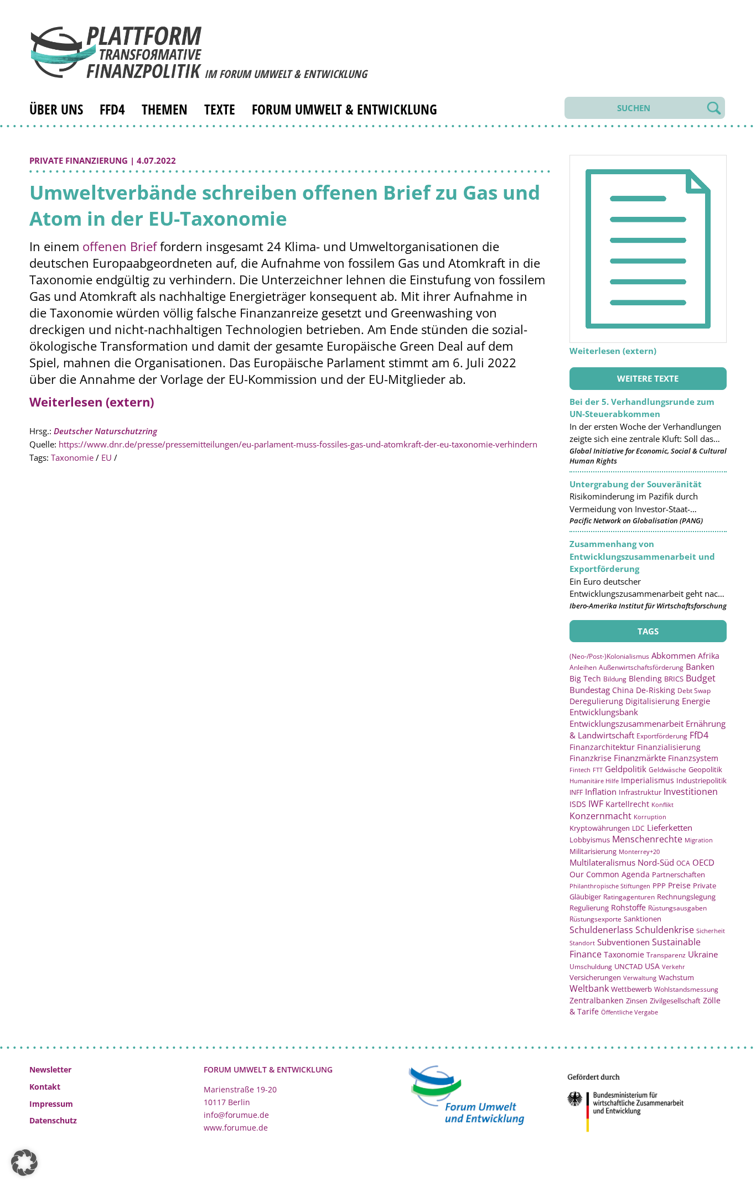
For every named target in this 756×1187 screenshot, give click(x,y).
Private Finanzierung (78, 160)
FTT (598, 770)
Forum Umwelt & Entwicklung (344, 109)
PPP (659, 886)
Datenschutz (53, 1120)
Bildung (614, 679)
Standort (582, 943)
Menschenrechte (647, 839)
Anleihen (583, 667)
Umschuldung (590, 966)
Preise (679, 885)
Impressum (51, 1104)
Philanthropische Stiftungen (609, 886)
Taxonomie (72, 457)
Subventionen (623, 941)
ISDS (577, 804)
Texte (219, 109)
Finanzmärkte (640, 757)
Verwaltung (639, 977)
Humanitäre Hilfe (594, 781)
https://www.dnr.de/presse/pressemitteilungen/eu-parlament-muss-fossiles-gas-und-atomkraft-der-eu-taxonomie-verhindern (298, 444)
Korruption (650, 817)
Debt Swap (694, 690)
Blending (645, 678)
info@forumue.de (236, 1115)
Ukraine (703, 954)
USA (652, 966)
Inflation (601, 791)
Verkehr (673, 966)
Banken (700, 666)
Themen (165, 109)
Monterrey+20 (639, 851)
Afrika (708, 655)
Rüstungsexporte (595, 919)
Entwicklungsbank (603, 712)
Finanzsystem (693, 758)
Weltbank (589, 988)
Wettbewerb (631, 989)
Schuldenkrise (664, 930)
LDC (638, 828)
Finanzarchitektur (602, 747)
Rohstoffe (628, 907)
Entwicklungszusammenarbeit (626, 723)
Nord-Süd (656, 862)
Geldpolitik (625, 768)
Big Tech (585, 678)
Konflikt (662, 804)
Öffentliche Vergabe (629, 1012)
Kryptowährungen (599, 828)
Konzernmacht (600, 816)
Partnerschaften (678, 874)
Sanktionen (642, 919)
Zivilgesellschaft (675, 1001)
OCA (683, 862)
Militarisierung (593, 851)
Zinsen (637, 1001)
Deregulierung (596, 701)
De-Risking (655, 690)
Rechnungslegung (686, 897)
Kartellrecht (627, 804)
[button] (24, 1162)
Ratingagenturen (629, 897)
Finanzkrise (590, 758)
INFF (576, 792)
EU (106, 457)
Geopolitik (705, 769)
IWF (595, 804)
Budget (701, 678)
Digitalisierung (652, 701)
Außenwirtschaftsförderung (641, 667)
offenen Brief (119, 246)
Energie (696, 700)
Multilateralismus (602, 862)
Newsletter (50, 1069)
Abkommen (673, 655)
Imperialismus (647, 780)
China (623, 690)
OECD (703, 862)
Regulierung (589, 908)
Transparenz (666, 954)
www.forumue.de (236, 1127)
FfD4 (112, 109)
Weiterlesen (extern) (91, 401)
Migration (699, 840)
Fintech (580, 770)
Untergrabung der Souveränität (635, 484)
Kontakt (44, 1086)
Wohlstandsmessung (686, 989)
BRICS (673, 679)
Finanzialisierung (669, 747)
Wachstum (676, 977)
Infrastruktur (640, 792)
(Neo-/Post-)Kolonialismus (609, 656)
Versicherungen (595, 977)
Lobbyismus (589, 840)
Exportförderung (661, 735)
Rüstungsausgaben (677, 907)
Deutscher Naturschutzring (105, 430)
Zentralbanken (596, 1000)
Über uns (56, 109)
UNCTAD (628, 966)
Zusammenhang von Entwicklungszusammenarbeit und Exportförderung (642, 556)
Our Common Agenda (609, 874)
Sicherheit (710, 930)
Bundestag (589, 689)
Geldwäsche (667, 769)
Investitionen (691, 791)
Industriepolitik (701, 780)
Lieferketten (669, 827)
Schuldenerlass (601, 930)
